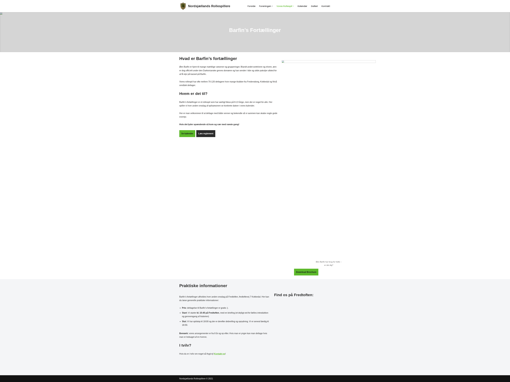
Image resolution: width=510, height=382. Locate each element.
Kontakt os (219, 354)
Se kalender (187, 133)
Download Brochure (306, 272)
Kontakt (326, 6)
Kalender (302, 6)
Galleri (314, 6)
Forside (251, 6)
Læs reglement (205, 133)
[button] (272, 6)
